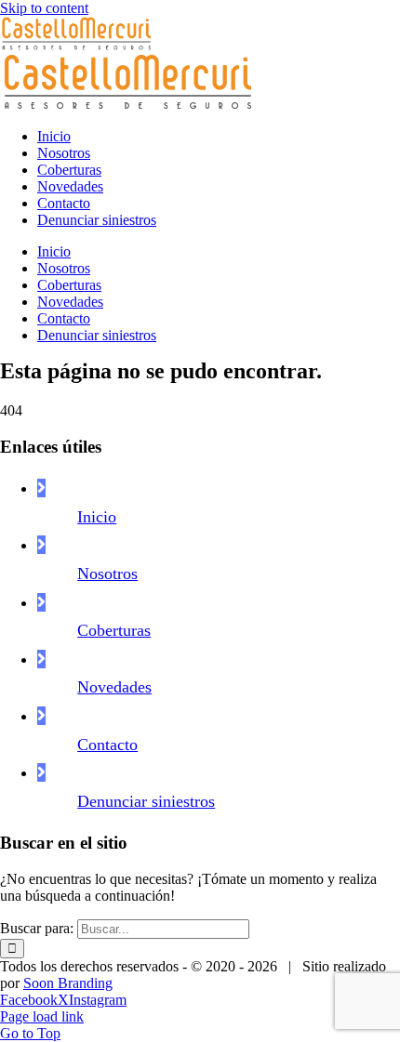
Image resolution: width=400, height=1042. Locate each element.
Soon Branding (68, 983)
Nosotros (107, 573)
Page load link (42, 1016)
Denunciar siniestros (146, 801)
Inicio (96, 517)
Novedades (114, 687)
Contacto (107, 744)
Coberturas (114, 630)
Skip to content (44, 8)
